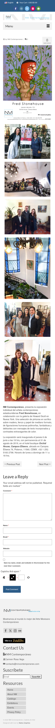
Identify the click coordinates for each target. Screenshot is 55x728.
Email (6, 537)
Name (6, 525)
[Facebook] (6, 630)
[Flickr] (20, 630)
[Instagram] (15, 630)
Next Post (43, 464)
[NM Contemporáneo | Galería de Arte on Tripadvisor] (38, 8)
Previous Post (13, 464)
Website (6, 548)
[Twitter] (10, 630)
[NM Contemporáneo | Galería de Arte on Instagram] (21, 8)
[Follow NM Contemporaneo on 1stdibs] (14, 640)
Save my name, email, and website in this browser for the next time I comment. (27, 564)
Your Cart (28, 2)
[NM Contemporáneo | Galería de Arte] (27, 17)
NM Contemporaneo (14, 39)
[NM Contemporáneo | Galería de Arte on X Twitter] (27, 8)
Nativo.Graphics (24, 723)
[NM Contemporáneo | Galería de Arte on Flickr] (33, 8)
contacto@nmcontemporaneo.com (22, 663)
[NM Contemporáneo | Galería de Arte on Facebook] (15, 8)
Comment (7, 491)
